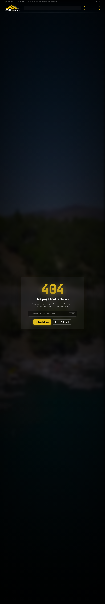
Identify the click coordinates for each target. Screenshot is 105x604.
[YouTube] (96, 2)
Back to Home (43, 322)
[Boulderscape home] (12, 8)
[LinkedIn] (99, 2)
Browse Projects (61, 322)
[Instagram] (94, 2)
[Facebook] (91, 2)
